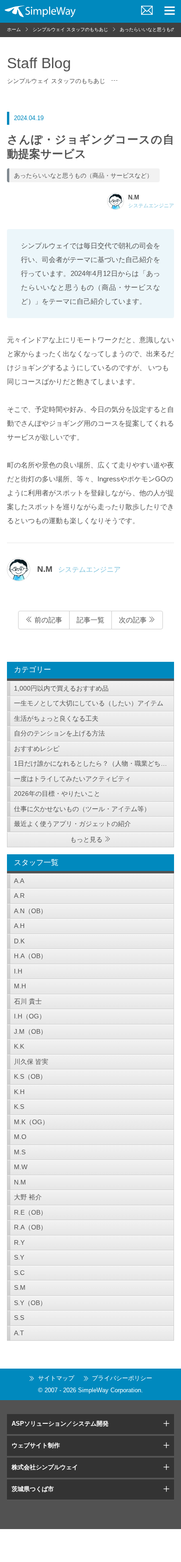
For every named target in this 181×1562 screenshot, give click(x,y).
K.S (19, 1106)
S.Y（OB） (30, 1302)
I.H (18, 971)
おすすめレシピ (36, 748)
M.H (20, 986)
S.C (19, 1272)
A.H (19, 925)
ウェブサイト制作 (36, 1445)
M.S (20, 1152)
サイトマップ (56, 1378)
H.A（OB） (30, 956)
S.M (20, 1287)
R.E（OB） (30, 1212)
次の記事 (134, 620)
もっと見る (86, 839)
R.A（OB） (30, 1227)
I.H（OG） (29, 1016)
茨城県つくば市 (33, 1488)
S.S (19, 1317)
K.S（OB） (30, 1076)
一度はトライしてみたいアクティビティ (72, 778)
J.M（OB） (30, 1031)
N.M (20, 1182)
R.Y (19, 1242)
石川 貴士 (28, 1001)
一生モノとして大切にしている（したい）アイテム (88, 703)
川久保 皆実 (31, 1061)
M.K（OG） (31, 1122)
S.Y (19, 1257)
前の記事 (47, 620)
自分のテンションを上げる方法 (59, 733)
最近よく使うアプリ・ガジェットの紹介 (72, 823)
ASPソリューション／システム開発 (60, 1423)
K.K (19, 1046)
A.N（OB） (30, 911)
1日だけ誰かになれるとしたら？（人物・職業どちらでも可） (94, 763)
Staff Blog (39, 63)
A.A (19, 880)
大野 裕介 (28, 1197)
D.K (19, 941)
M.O (20, 1136)
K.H (19, 1091)
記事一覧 (90, 620)
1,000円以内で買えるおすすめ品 (61, 688)
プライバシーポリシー (122, 1378)
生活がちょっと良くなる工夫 (56, 718)
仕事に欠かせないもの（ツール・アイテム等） (82, 809)
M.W (20, 1167)
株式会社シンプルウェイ (45, 1467)
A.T (19, 1333)
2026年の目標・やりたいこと (57, 793)
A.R (19, 895)
